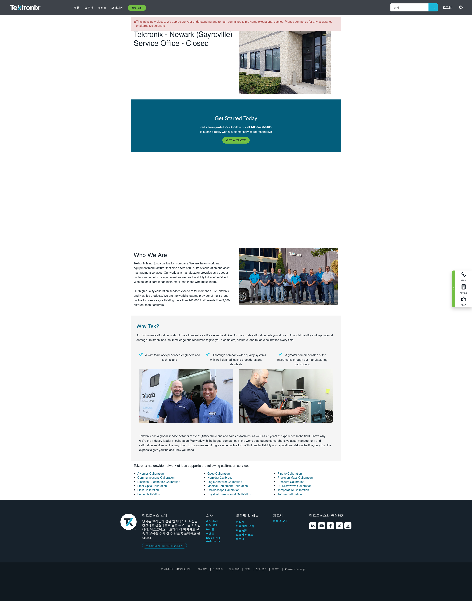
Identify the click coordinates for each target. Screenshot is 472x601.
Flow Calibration (148, 490)
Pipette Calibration (289, 473)
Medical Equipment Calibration (227, 486)
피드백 (276, 569)
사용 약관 (234, 569)
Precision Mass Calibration (295, 477)
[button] (236, 140)
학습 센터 (242, 530)
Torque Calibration (289, 494)
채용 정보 (212, 524)
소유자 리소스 (244, 534)
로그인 (447, 7)
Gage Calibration (218, 473)
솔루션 (88, 8)
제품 (77, 8)
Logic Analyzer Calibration (224, 482)
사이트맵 (203, 569)
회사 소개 (212, 520)
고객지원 (117, 8)
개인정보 (218, 569)
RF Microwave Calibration (294, 486)
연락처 (240, 521)
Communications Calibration (156, 477)
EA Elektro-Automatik (213, 539)
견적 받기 (137, 8)
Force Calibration (148, 494)
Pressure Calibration (290, 482)
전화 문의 (261, 569)
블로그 (240, 538)
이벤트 (210, 533)
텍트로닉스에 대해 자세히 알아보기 (164, 545)
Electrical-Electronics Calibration (158, 482)
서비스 (102, 8)
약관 (247, 569)
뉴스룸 (210, 529)
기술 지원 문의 (245, 526)
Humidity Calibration (220, 477)
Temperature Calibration (293, 490)
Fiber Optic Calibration (152, 486)
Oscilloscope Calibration (223, 490)
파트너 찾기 (280, 520)
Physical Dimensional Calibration (229, 494)
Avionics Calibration (150, 473)
